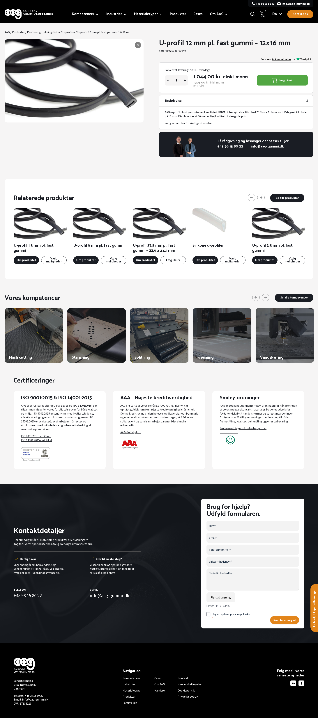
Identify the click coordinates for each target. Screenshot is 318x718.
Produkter (178, 14)
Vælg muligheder (54, 260)
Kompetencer (83, 14)
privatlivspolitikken (240, 614)
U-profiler (68, 32)
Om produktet (26, 260)
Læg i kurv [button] (173, 260)
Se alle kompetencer (294, 297)
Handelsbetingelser (190, 684)
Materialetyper (146, 14)
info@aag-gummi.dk (296, 4)
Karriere (159, 690)
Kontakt (183, 678)
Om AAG (216, 14)
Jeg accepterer (231, 615)
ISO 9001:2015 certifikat (36, 436)
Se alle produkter (287, 198)
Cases (198, 14)
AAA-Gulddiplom (130, 432)
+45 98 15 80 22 (265, 4)
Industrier (114, 14)
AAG (7, 32)
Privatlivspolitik (188, 696)
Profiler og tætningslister (43, 32)
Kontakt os (300, 14)
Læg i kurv (286, 80)
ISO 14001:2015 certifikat (36, 440)
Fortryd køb (130, 703)
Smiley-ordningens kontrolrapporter (243, 428)
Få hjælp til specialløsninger (314, 608)
